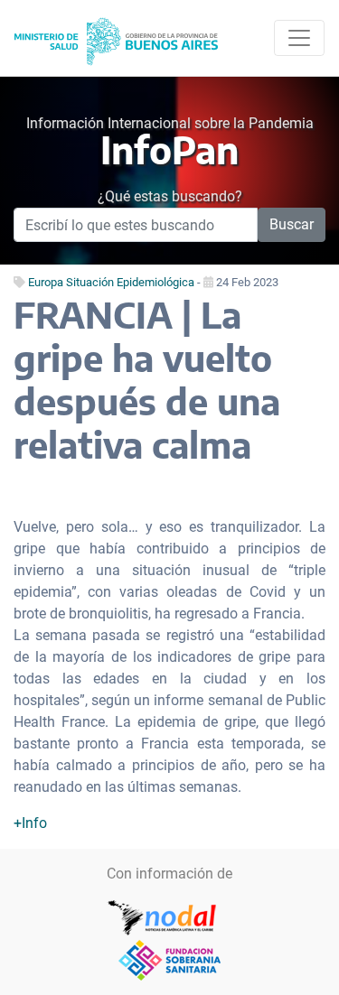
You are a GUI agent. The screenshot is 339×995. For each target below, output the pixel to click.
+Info (30, 823)
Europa (45, 282)
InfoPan (169, 149)
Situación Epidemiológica (130, 282)
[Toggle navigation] (299, 38)
